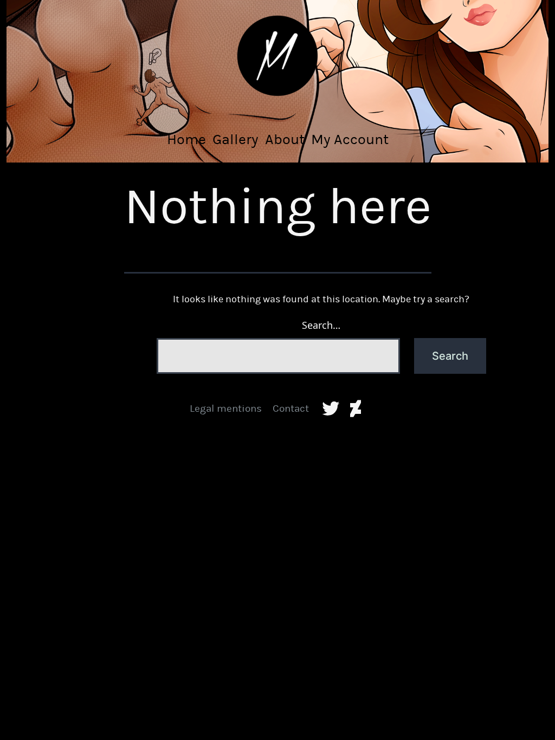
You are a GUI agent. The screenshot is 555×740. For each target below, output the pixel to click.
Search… (321, 325)
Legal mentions (226, 408)
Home (186, 139)
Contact (291, 408)
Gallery (235, 139)
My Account (350, 139)
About (285, 139)
